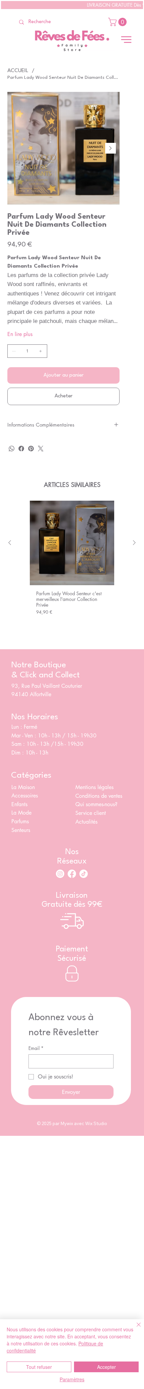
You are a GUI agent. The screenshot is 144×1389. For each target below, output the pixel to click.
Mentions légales (94, 787)
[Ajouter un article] (40, 351)
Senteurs (20, 830)
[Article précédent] (10, 543)
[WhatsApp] (11, 448)
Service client (91, 813)
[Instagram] (60, 874)
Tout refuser (39, 1367)
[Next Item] (110, 148)
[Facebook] (21, 448)
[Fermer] (135, 1329)
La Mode (21, 812)
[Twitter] (41, 448)
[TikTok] (83, 874)
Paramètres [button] (72, 1379)
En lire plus (19, 334)
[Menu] (126, 40)
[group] (72, 566)
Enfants (19, 804)
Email (36, 1048)
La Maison (23, 787)
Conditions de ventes (98, 795)
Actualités (86, 821)
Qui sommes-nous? (97, 804)
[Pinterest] (31, 448)
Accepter (106, 1367)
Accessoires (24, 795)
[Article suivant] (134, 543)
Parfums (20, 821)
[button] (118, 22)
